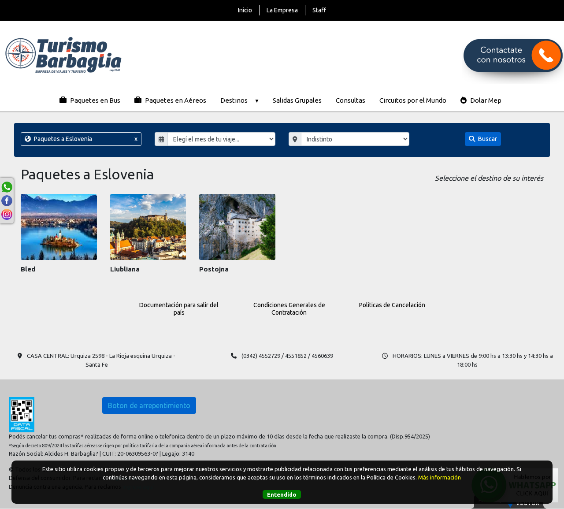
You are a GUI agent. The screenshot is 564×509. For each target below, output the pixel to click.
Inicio (245, 10)
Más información (439, 478)
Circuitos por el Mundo (412, 100)
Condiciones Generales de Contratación (289, 308)
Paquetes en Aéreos (175, 100)
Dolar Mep (485, 100)
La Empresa (282, 10)
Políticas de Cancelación (392, 304)
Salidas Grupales (297, 100)
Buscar (487, 138)
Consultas (350, 100)
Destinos (234, 100)
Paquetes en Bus (94, 100)
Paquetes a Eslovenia (85, 138)
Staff (319, 10)
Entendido (282, 495)
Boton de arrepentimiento (149, 405)
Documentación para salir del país (179, 308)
